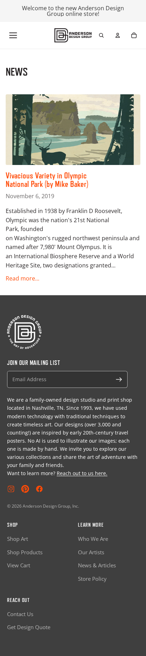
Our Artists (91, 552)
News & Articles (97, 565)
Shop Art (17, 538)
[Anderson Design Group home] (73, 35)
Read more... (22, 278)
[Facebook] (39, 489)
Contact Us (20, 613)
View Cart (18, 565)
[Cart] (134, 35)
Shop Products (25, 552)
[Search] (101, 35)
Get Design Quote (28, 627)
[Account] (118, 35)
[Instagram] (11, 489)
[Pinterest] (25, 489)
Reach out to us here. (82, 473)
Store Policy (92, 578)
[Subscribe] (119, 379)
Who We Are (93, 538)
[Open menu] (13, 35)
